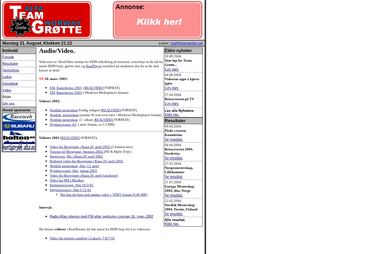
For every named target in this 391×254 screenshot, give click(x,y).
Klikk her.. (172, 115)
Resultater (10, 64)
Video (6, 90)
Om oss (8, 103)
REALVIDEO (94, 88)
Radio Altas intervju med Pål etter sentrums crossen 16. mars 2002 (101, 216)
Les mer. (172, 69)
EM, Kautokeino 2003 (66, 88)
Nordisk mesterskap (64, 110)
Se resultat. (174, 139)
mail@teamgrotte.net (186, 43)
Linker (7, 77)
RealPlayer (94, 66)
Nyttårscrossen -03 (63, 124)
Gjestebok (10, 84)
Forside (8, 57)
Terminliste (10, 70)
